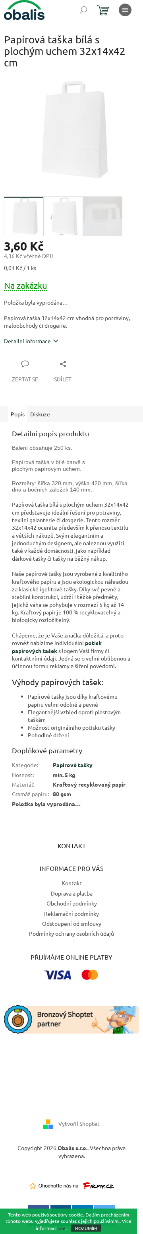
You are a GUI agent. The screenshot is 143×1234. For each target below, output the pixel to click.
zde (62, 1228)
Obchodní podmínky (71, 903)
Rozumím (86, 1228)
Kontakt (72, 882)
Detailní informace (27, 340)
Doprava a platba (72, 893)
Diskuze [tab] (40, 414)
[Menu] (125, 10)
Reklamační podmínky (71, 913)
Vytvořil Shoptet (79, 1123)
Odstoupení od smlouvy (71, 923)
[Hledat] (83, 10)
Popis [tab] (18, 414)
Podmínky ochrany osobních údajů (71, 933)
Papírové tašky (73, 764)
